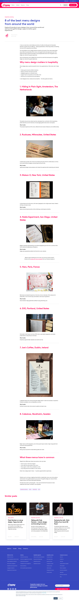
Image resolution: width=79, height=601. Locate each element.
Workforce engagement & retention (26, 559)
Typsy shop (61, 572)
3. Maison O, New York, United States (37, 175)
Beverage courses (50, 559)
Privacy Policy (44, 592)
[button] (66, 1)
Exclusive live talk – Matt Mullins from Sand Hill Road (61, 522)
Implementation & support (64, 563)
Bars (39, 489)
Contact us (25, 548)
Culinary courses (49, 565)
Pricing (19, 548)
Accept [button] (56, 598)
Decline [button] (60, 598)
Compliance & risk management (25, 563)
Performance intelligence (11, 563)
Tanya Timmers (14, 34)
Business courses (49, 561)
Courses (14, 548)
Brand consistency (23, 565)
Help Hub (61, 561)
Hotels (30, 489)
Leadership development (24, 561)
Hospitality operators (37, 561)
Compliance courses (50, 563)
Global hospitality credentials (12, 561)
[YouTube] (15, 589)
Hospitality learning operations (12, 565)
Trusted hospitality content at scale (13, 559)
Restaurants (35, 489)
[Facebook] (13, 589)
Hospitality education (37, 563)
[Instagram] (11, 589)
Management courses (50, 570)
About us (9, 548)
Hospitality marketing (23, 489)
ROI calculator (62, 565)
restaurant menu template (36, 259)
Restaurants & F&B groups (38, 559)
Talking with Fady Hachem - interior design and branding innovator (39, 522)
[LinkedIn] (8, 589)
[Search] (61, 5)
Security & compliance (63, 570)
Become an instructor (63, 574)
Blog (60, 576)
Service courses (49, 572)
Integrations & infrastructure (12, 570)
